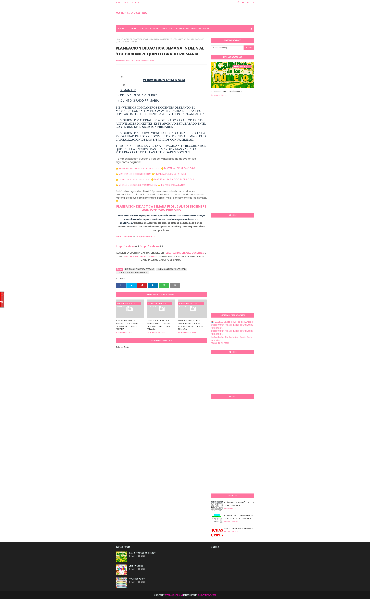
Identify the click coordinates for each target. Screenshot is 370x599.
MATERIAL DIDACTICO (131, 13)
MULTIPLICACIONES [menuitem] (149, 28)
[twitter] (243, 2)
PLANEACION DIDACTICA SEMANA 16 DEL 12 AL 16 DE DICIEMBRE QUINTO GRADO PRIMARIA (159, 325)
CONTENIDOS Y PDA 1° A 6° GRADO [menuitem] (192, 28)
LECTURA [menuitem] (132, 28)
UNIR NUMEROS (136, 566)
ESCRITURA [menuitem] (167, 28)
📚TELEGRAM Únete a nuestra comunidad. (232, 321)
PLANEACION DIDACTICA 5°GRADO (139, 269)
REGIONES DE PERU (220, 343)
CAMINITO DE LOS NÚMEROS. (227, 91)
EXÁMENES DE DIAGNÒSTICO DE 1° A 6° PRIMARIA (239, 504)
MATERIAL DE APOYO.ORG (179, 168)
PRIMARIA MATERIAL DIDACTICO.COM (139, 168)
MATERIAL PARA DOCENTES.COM (174, 179)
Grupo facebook (124, 236)
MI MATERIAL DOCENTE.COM (134, 179)
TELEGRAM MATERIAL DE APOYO (140, 256)
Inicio (118, 39)
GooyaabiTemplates (207, 595)
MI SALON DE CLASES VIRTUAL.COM (138, 185)
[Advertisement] (222, 163)
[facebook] (238, 2)
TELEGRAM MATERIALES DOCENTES (184, 253)
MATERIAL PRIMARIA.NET (173, 184)
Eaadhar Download (174, 595)
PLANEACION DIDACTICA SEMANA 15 (137, 39)
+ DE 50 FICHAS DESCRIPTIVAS (238, 528)
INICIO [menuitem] (121, 28)
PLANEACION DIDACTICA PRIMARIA (172, 269)
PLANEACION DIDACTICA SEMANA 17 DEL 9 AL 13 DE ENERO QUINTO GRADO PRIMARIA (127, 325)
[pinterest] (253, 2)
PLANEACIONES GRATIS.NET (171, 174)
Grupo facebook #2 (145, 236)
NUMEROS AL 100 (137, 578)
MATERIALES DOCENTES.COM (135, 174)
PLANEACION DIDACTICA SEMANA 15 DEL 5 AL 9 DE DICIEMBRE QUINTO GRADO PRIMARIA (161, 208)
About (126, 2)
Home (118, 2)
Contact (136, 2)
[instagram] (248, 2)
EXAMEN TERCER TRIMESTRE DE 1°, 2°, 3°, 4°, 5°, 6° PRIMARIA (238, 517)
